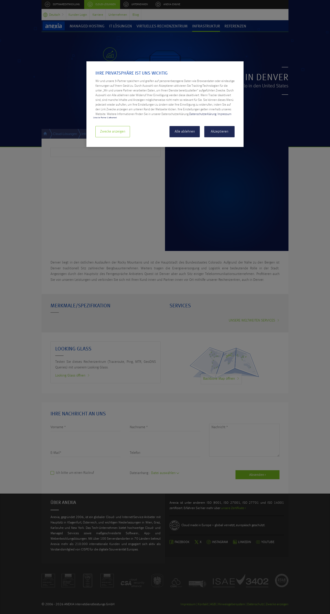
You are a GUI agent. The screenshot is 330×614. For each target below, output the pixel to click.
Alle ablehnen (185, 131)
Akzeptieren (219, 131)
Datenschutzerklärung (202, 114)
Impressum (224, 114)
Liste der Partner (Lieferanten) (105, 118)
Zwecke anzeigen (112, 131)
